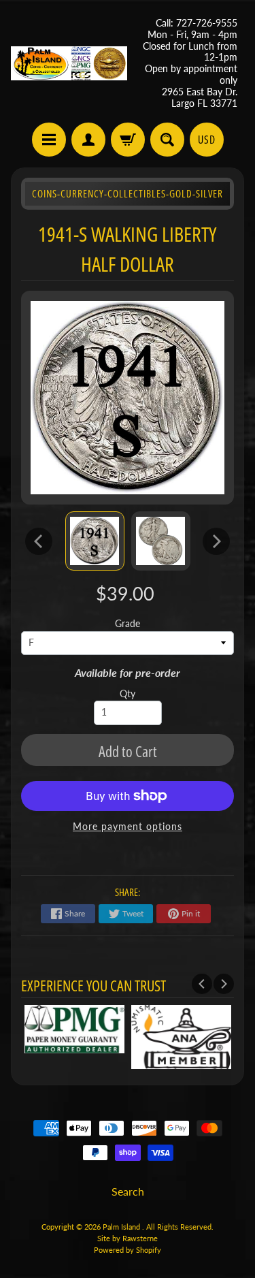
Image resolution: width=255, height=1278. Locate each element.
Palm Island (122, 1226)
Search (128, 1191)
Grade (127, 623)
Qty (127, 693)
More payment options (127, 826)
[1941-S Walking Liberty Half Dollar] (94, 541)
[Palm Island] (69, 63)
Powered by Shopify (127, 1249)
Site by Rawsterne (127, 1238)
